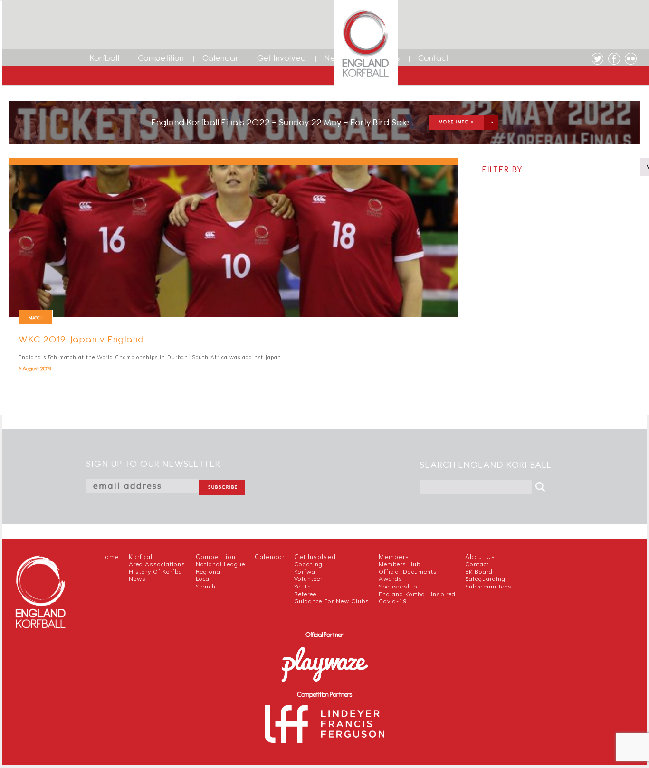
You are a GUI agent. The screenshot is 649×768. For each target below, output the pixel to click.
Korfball (105, 58)
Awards (390, 578)
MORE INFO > (456, 122)
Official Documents (408, 571)
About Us (480, 556)
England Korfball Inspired (417, 593)
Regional (209, 571)
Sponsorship (398, 586)
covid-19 (393, 601)
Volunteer (308, 578)
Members (394, 556)
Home (109, 556)
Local (203, 578)
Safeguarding (485, 578)
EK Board (479, 571)
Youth (302, 586)
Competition (161, 58)
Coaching (308, 564)
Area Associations (157, 564)
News (137, 578)
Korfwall (306, 571)
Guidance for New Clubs (331, 601)
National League (220, 564)
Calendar (220, 58)
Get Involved (281, 58)
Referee (305, 593)
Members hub (399, 564)
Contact (433, 58)
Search (206, 586)
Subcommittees (488, 586)
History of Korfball (157, 571)
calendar (270, 556)
